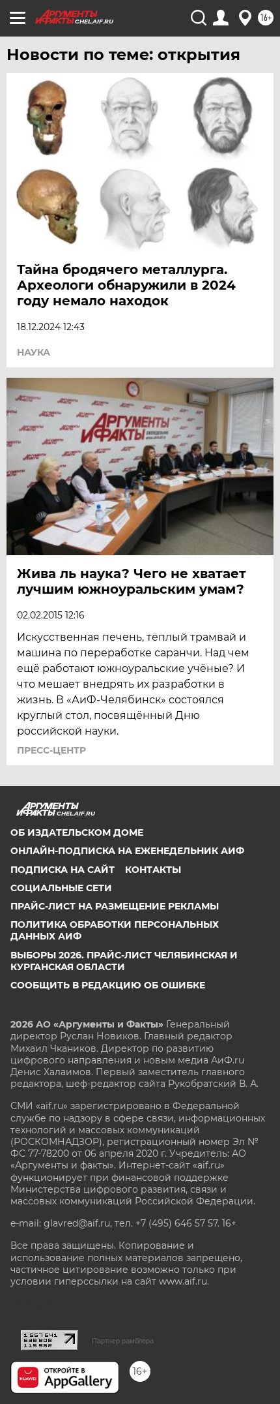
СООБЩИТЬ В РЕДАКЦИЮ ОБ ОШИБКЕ (107, 985)
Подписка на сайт (62, 870)
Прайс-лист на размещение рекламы (114, 906)
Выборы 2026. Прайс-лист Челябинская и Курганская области (124, 961)
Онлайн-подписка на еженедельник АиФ (127, 851)
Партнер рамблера (123, 1341)
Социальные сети (61, 888)
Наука (33, 352)
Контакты (153, 870)
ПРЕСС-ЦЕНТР (51, 750)
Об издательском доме (76, 832)
